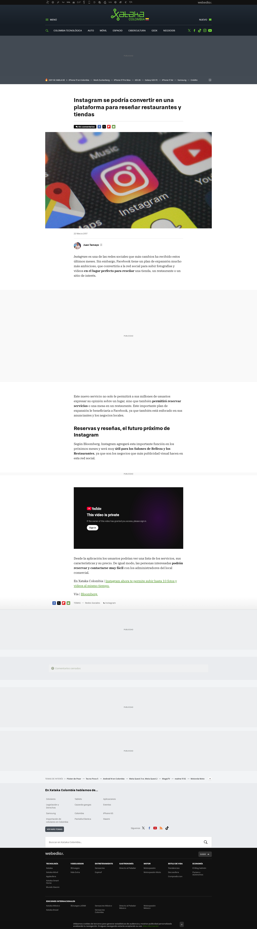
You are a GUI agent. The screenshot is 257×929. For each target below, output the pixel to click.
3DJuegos (75, 868)
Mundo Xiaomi (52, 887)
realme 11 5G (180, 778)
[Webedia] (54, 853)
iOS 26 (138, 80)
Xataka (49, 868)
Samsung (182, 80)
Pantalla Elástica (83, 818)
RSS (161, 827)
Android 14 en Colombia (114, 778)
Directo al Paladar (127, 868)
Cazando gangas (83, 804)
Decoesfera (173, 872)
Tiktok (199, 30)
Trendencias (174, 868)
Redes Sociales (92, 602)
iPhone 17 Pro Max (122, 80)
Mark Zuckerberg (102, 80)
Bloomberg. (89, 594)
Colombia (79, 813)
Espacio (117, 30)
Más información (151, 926)
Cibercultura (137, 30)
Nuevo (203, 19)
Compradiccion (175, 876)
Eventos (107, 804)
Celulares (51, 798)
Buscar (205, 842)
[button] (92, 245)
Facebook (194, 30)
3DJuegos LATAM (78, 905)
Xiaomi (106, 818)
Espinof (98, 872)
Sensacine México (103, 905)
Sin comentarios (86, 126)
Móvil (103, 30)
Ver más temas (54, 829)
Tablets (78, 798)
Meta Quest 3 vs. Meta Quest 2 (143, 778)
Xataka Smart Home (52, 881)
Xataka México (53, 905)
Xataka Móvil (52, 872)
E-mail (113, 126)
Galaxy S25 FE (151, 80)
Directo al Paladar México (127, 906)
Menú (53, 19)
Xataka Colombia (128, 15)
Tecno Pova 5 (92, 778)
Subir (203, 854)
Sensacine (100, 868)
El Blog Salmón (199, 868)
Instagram (205, 30)
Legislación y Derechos (52, 806)
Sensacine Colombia (100, 911)
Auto (91, 30)
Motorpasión (150, 868)
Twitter (189, 30)
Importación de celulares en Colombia (57, 820)
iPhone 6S (108, 813)
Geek (154, 30)
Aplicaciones (109, 798)
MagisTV (166, 778)
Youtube (210, 30)
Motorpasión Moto (152, 872)
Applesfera (51, 876)
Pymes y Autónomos (197, 873)
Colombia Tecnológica (68, 30)
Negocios (169, 30)
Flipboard (109, 126)
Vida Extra (75, 872)
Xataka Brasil (52, 909)
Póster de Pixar (74, 778)
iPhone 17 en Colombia (79, 80)
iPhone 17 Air (167, 80)
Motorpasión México (150, 906)
